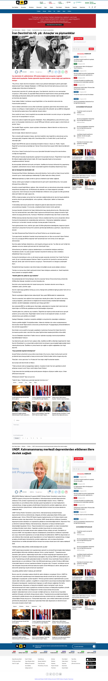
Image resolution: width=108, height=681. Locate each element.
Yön (40, 606)
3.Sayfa (38, 11)
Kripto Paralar (91, 652)
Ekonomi (39, 7)
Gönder (17, 438)
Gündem (31, 7)
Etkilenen (21, 606)
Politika (69, 11)
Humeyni (21, 382)
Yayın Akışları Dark (29, 661)
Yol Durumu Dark (16, 661)
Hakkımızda (37, 679)
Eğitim (58, 11)
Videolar (67, 7)
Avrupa (44, 11)
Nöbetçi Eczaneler (30, 663)
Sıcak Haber (65, 668)
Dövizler (53, 661)
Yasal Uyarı (71, 679)
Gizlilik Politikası (48, 679)
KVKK (58, 679)
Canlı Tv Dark (28, 659)
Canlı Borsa (41, 659)
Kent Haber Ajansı (16, 30)
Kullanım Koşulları (64, 679)
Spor (45, 7)
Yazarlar (75, 7)
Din (54, 11)
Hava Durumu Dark (17, 659)
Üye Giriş (74, 659)
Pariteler (71, 652)
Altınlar (53, 659)
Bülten (49, 11)
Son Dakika (15, 7)
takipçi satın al (28, 668)
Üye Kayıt (74, 661)
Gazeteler (82, 7)
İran (26, 382)
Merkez (27, 606)
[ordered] (31, 438)
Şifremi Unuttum (76, 663)
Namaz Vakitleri (23, 652)
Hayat (64, 11)
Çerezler (54, 679)
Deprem (15, 606)
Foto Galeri (59, 7)
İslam (30, 382)
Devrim (14, 382)
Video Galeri (65, 661)
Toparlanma (34, 606)
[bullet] (33, 438)
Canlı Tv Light (15, 663)
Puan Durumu (54, 652)
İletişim (42, 679)
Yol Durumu (81, 652)
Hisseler (63, 652)
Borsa (14, 652)
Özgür (35, 382)
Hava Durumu (43, 652)
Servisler (23, 7)
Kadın (51, 7)
